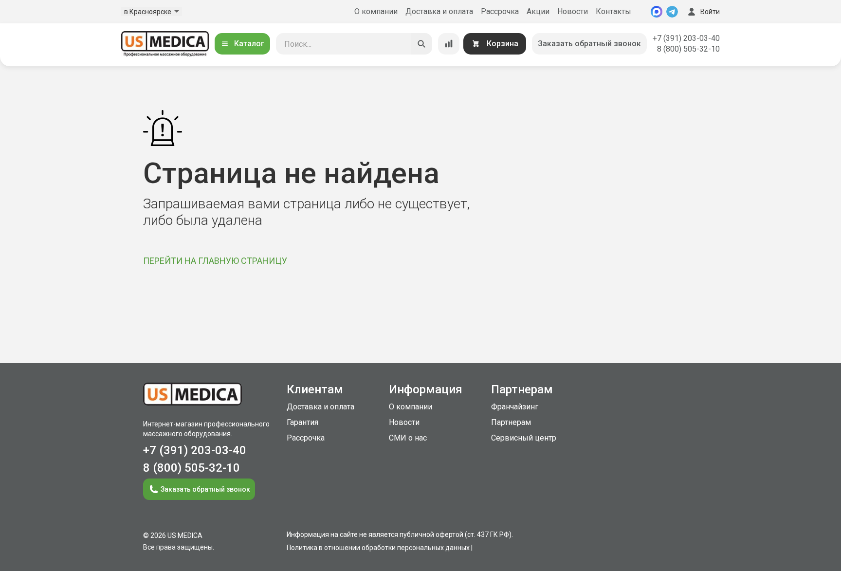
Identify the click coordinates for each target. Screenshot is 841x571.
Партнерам (511, 422)
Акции (538, 11)
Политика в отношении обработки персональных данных (378, 548)
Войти (710, 12)
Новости (572, 11)
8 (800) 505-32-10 (688, 49)
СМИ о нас (408, 437)
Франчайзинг (514, 406)
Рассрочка (500, 11)
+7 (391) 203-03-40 (686, 38)
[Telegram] (672, 12)
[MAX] (656, 12)
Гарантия (302, 422)
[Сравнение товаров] (448, 44)
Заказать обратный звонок (589, 43)
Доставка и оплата (439, 11)
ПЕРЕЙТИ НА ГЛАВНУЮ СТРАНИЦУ (215, 261)
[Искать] (421, 44)
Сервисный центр (523, 437)
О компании (376, 11)
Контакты (613, 11)
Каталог (249, 43)
